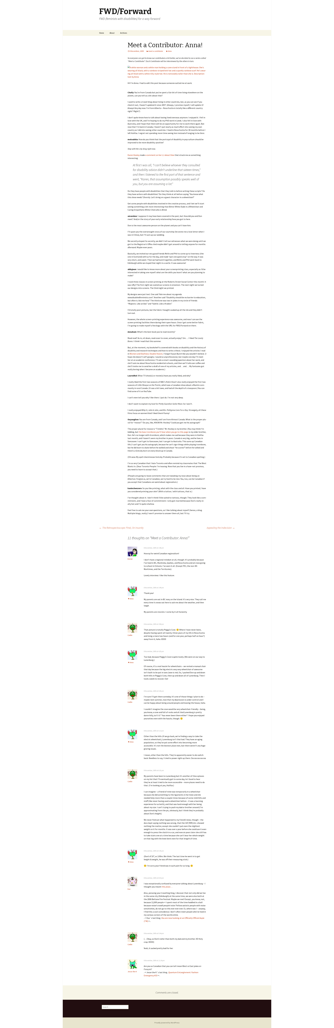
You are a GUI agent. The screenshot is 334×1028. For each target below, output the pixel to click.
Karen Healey (133, 155)
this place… (167, 886)
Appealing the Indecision (221, 527)
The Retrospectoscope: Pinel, (121, 527)
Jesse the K (132, 971)
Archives (123, 33)
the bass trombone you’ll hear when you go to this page (163, 432)
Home (101, 33)
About (112, 33)
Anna (170, 51)
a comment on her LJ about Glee (159, 155)
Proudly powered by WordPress (167, 1022)
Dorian (130, 559)
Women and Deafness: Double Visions (146, 353)
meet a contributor (155, 51)
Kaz (129, 889)
